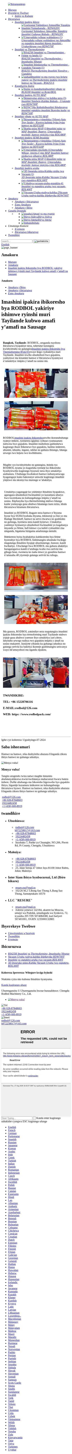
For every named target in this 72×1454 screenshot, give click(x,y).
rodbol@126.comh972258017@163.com (27, 829)
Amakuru (13, 265)
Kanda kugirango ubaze (14, 985)
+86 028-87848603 (12, 800)
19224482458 (9, 803)
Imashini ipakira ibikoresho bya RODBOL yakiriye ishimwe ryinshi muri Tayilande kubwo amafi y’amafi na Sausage (38, 271)
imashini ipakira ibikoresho (28, 437)
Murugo (12, 262)
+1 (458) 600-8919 (12, 806)
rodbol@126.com (11, 797)
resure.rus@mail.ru (25, 887)
